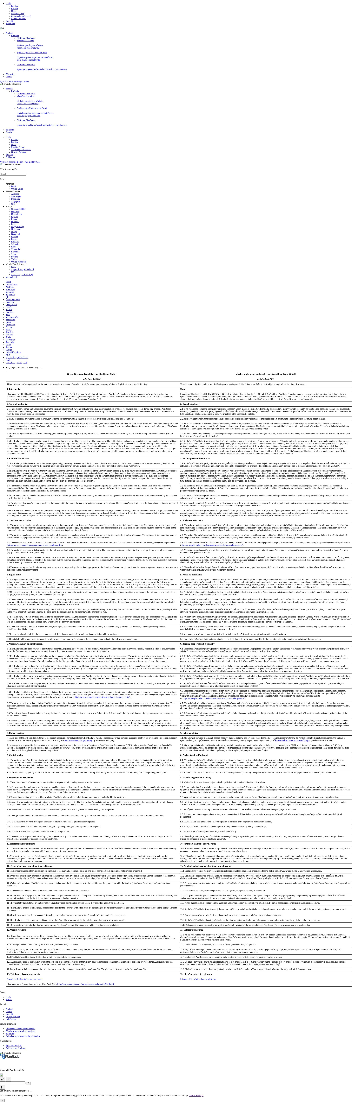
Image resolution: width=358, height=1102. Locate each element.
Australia (15, 194)
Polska (14, 239)
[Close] (31, 1091)
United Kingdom (18, 262)
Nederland (15, 229)
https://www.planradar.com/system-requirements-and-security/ (35, 545)
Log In (20, 81)
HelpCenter (11, 1019)
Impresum (10, 1033)
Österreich (15, 234)
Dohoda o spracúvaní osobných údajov (23, 1036)
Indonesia (15, 199)
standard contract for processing (78, 740)
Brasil (13, 186)
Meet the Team (17, 13)
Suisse (14, 254)
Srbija (13, 246)
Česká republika (18, 209)
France (14, 219)
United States (17, 189)
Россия (14, 236)
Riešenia (15, 35)
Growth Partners (18, 18)
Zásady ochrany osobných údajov (20, 1031)
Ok (2, 1100)
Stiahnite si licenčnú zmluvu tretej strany (198, 979)
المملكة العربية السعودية (22, 269)
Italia (13, 224)
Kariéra (14, 8)
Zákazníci (10, 74)
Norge (14, 231)
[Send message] (28, 1083)
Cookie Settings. (196, 1095)
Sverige (14, 257)
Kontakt (14, 6)
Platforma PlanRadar (26, 38)
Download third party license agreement (24, 979)
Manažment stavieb (30, 44)
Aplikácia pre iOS (14, 1045)
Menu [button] (26, 81)
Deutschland (16, 214)
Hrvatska (15, 221)
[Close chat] (8, 1079)
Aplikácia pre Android (15, 1048)
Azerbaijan (16, 196)
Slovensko (15, 249)
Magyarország (17, 226)
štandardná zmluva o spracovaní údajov (292, 740)
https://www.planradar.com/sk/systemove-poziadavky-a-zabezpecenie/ (212, 545)
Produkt (9, 33)
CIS (13, 204)
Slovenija (15, 251)
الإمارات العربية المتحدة (22, 274)
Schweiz (15, 244)
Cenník (9, 76)
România (15, 241)
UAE (13, 272)
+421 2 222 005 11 (32, 162)
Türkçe (14, 259)
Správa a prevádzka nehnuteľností (35, 56)
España (14, 216)
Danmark (15, 211)
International (11, 277)
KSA (13, 267)
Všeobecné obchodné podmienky (20, 1028)
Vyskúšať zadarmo (8, 81)
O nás (8, 3)
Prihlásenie (10, 23)
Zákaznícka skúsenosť (21, 16)
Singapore (15, 201)
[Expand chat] (2, 1079)
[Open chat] (2, 1087)
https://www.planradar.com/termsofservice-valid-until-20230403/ (85, 984)
